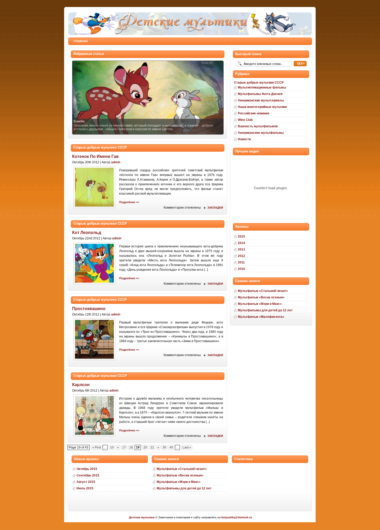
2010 (241, 269)
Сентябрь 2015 (88, 475)
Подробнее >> (129, 202)
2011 (241, 262)
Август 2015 (86, 482)
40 (171, 447)
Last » (187, 447)
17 (124, 447)
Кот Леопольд (86, 232)
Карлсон (81, 384)
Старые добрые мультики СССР (100, 147)
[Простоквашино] (94, 360)
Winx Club (245, 120)
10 (112, 447)
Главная (81, 41)
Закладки (215, 207)
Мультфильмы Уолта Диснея (260, 94)
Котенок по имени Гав (95, 156)
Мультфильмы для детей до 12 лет (265, 310)
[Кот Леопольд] (94, 284)
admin (115, 162)
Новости (244, 139)
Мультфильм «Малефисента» (261, 317)
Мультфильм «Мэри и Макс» (260, 304)
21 (152, 447)
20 (145, 447)
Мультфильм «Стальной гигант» (263, 291)
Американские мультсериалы (261, 100)
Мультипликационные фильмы (262, 87)
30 (164, 447)
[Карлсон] (94, 436)
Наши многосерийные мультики (262, 107)
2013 (241, 249)
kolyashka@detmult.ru (236, 517)
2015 (241, 236)
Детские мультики (142, 517)
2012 (241, 256)
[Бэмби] (148, 97)
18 (131, 447)
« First (96, 447)
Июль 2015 (85, 488)
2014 (241, 243)
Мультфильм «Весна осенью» (261, 297)
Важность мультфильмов (258, 126)
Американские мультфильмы (261, 133)
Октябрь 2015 (87, 469)
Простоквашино (88, 308)
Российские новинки (253, 113)
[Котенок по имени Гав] (94, 208)
